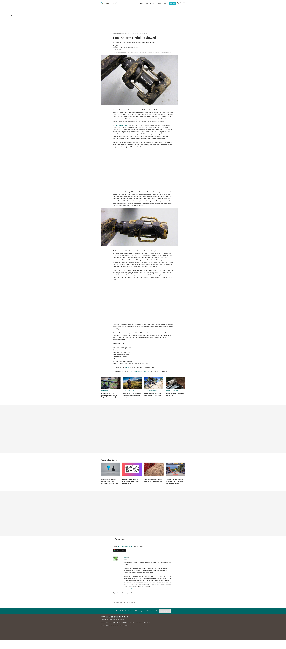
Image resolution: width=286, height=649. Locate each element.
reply (131, 588)
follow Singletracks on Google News (139, 371)
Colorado (168, 476)
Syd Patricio (118, 46)
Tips (146, 3)
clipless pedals (135, 593)
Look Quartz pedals (122, 125)
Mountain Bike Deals (144, 623)
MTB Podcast (109, 623)
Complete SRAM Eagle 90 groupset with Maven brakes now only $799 (130, 481)
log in (118, 546)
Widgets (122, 620)
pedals (121, 593)
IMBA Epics (126, 623)
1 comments (118, 49)
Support (172, 3)
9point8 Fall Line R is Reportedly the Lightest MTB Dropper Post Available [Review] (110, 395)
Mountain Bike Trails (149, 476)
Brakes (124, 476)
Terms (122, 625)
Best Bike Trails (118, 623)
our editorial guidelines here (165, 52)
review (125, 593)
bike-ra (126, 557)
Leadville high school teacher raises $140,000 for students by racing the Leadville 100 (175, 481)
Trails (134, 3)
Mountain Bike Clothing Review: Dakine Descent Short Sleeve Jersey (132, 395)
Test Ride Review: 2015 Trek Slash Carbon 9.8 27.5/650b (152, 394)
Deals (159, 3)
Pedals (134, 33)
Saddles (103, 476)
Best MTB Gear (134, 623)
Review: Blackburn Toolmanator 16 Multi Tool (175, 394)
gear (128, 593)
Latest (165, 3)
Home (114, 33)
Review (145, 33)
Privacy (127, 625)
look (118, 593)
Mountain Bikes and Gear (121, 33)
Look (127, 367)
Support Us (116, 620)
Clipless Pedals (140, 33)
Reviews (141, 3)
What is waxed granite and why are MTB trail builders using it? (153, 480)
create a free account (127, 546)
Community (153, 3)
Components (129, 33)
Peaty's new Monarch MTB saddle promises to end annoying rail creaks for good (109, 481)
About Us (109, 620)
